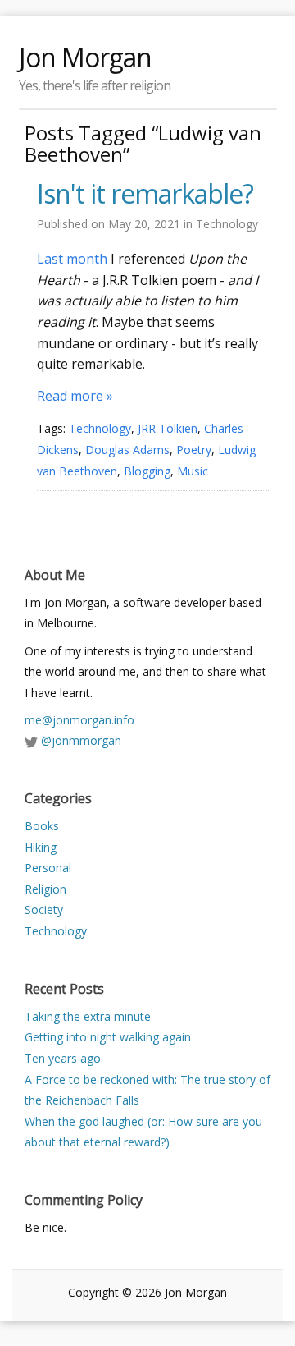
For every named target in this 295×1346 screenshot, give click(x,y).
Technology (227, 224)
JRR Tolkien (167, 428)
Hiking (41, 847)
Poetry (193, 449)
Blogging (147, 471)
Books (42, 826)
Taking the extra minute (88, 1016)
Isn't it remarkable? (145, 194)
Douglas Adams (127, 449)
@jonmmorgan (81, 740)
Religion (45, 889)
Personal (48, 867)
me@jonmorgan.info (79, 720)
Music (192, 471)
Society (44, 909)
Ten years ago (63, 1058)
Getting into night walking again (108, 1037)
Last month (72, 259)
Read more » (75, 396)
